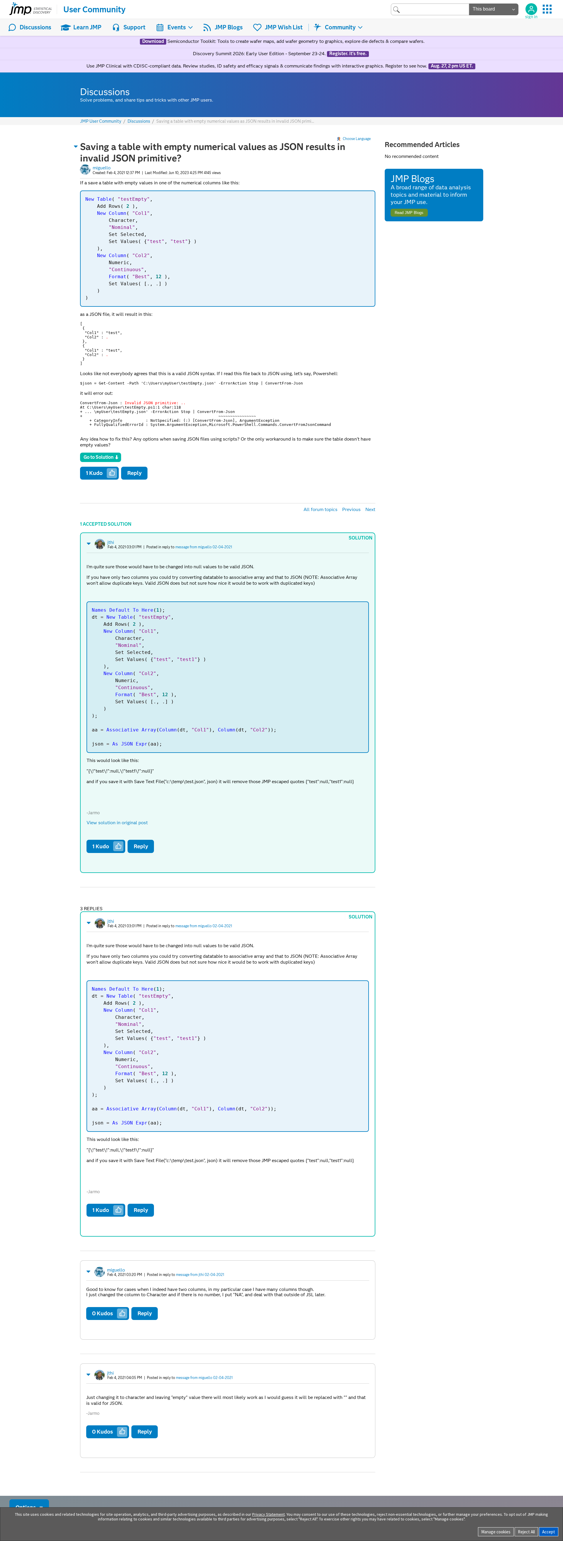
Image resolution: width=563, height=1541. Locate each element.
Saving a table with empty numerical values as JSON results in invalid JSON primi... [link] (235, 121)
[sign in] (531, 9)
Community (340, 27)
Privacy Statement (268, 1514)
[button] (76, 146)
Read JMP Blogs (409, 212)
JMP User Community (100, 121)
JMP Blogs (229, 27)
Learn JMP (87, 27)
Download (153, 41)
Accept (548, 1532)
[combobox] (430, 9)
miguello (102, 168)
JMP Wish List (284, 27)
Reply (134, 473)
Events (176, 27)
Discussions (35, 27)
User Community (94, 9)
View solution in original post (117, 822)
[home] (30, 9)
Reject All (526, 1532)
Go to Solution (98, 457)
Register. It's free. (348, 53)
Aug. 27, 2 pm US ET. (452, 66)
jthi (110, 542)
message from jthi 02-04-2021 (200, 1274)
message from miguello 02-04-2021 (203, 547)
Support (134, 27)
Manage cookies (496, 1532)
